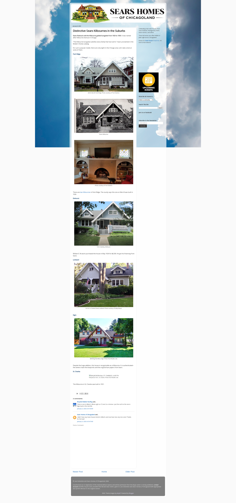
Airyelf (119, 493)
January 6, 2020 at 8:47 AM (85, 421)
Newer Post (78, 471)
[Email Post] (77, 393)
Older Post (130, 471)
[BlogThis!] (82, 394)
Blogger (131, 493)
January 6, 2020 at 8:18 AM (85, 409)
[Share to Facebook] (86, 394)
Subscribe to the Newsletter (148, 120)
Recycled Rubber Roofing (84, 402)
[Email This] (80, 394)
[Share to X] (84, 394)
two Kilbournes (85, 192)
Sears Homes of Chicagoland (86, 414)
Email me (156, 40)
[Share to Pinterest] (87, 394)
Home (104, 471)
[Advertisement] (150, 57)
